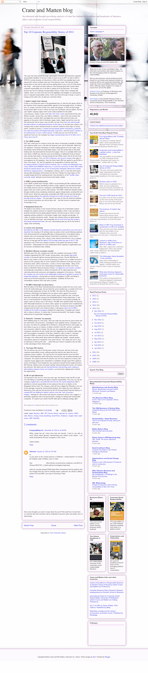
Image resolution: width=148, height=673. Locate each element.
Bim (94, 657)
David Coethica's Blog (101, 448)
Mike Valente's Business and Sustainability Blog (103, 471)
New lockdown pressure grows (102, 431)
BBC (42, 413)
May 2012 (98, 339)
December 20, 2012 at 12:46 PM (55, 430)
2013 (94, 305)
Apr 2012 (98, 342)
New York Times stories (57, 114)
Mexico (30, 416)
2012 (94, 308)
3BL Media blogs (99, 483)
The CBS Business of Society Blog (106, 408)
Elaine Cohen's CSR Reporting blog (106, 437)
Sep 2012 (98, 326)
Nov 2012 (98, 320)
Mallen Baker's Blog (100, 429)
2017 (94, 296)
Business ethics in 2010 (108, 182)
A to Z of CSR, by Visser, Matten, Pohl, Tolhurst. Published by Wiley (104, 606)
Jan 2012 (98, 348)
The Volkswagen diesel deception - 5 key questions (111, 257)
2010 (94, 355)
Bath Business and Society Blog (105, 387)
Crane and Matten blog (47, 9)
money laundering (45, 416)
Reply (31, 445)
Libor (25, 416)
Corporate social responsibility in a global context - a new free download (111, 152)
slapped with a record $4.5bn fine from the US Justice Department (52, 382)
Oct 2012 (98, 323)
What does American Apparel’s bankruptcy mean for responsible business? (111, 274)
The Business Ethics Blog (102, 398)
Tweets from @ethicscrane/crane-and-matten (106, 126)
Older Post (78, 525)
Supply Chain (73, 416)
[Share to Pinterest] (71, 410)
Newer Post (29, 525)
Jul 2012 (97, 332)
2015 (94, 299)
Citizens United (53, 413)
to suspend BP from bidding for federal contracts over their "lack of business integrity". (53, 392)
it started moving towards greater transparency (57, 128)
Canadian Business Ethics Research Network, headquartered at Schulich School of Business (106, 591)
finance (70, 413)
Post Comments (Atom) (58, 533)
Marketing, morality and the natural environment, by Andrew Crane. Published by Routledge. (106, 613)
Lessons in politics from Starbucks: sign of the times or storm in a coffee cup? (110, 242)
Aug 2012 (98, 329)
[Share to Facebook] (69, 410)
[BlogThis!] (65, 410)
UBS (30, 418)
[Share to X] (67, 410)
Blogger (107, 657)
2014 (94, 302)
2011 (94, 352)
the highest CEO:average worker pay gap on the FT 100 (59, 240)
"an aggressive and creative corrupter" (68, 268)
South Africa (56, 416)
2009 (94, 358)
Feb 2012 (98, 345)
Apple (31, 413)
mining (36, 416)
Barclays (37, 413)
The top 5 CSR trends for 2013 (110, 195)
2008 (94, 362)
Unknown (32, 451)
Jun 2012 (98, 335)
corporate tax (63, 413)
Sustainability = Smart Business (104, 419)
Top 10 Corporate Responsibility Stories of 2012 (105, 315)
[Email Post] (57, 410)
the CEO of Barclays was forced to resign (57, 158)
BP (46, 413)
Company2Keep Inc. (36, 430)
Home (53, 525)
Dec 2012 (98, 311)
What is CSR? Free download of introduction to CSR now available (111, 226)
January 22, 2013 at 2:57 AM (46, 451)
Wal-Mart (36, 418)
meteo (33, 405)
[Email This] (62, 410)
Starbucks (64, 416)
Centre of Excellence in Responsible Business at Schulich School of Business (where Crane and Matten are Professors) (106, 585)
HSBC (76, 413)
